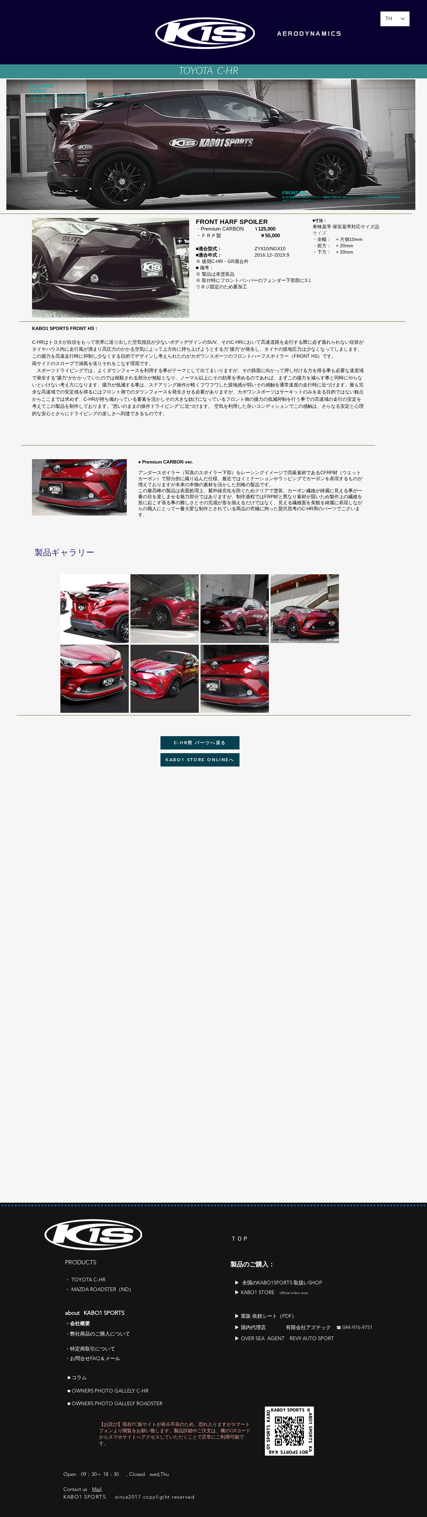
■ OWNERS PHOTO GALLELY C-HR (107, 1391)
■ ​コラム (77, 1377)
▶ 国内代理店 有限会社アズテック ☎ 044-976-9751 (304, 1327)
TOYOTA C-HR (88, 1279)
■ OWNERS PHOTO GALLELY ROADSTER (114, 1403)
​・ (68, 1279)
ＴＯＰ (240, 1238)
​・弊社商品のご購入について (97, 1333)
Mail (97, 1489)
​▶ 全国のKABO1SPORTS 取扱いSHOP (278, 1282)
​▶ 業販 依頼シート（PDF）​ (266, 1316)
